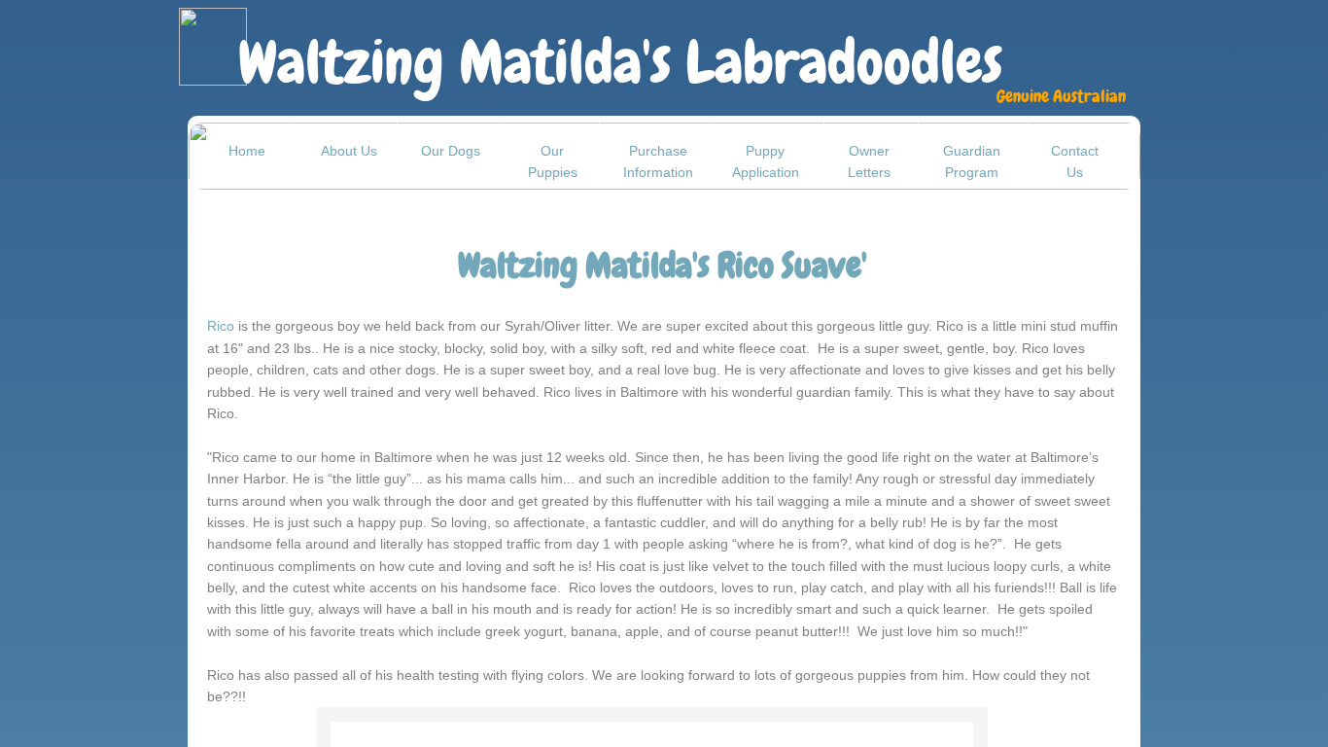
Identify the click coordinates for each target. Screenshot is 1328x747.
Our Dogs (450, 151)
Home (246, 151)
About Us (349, 151)
